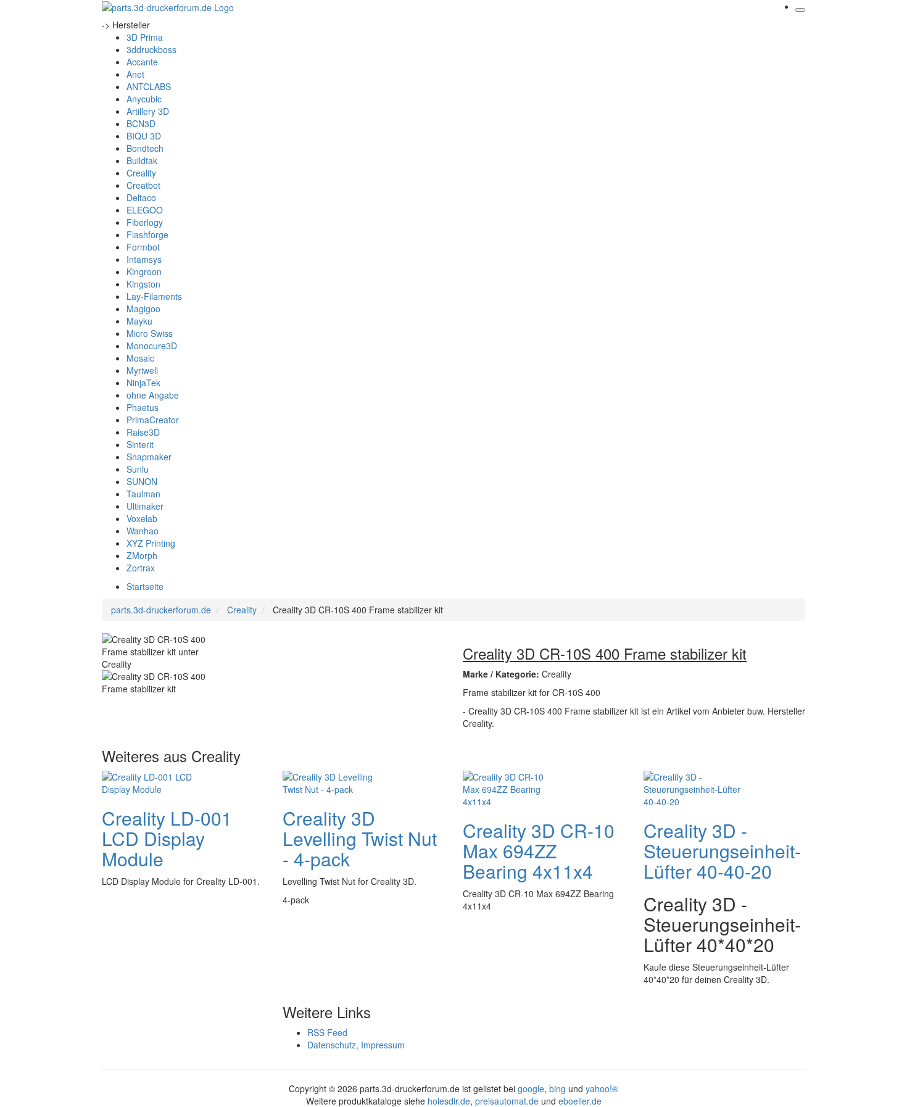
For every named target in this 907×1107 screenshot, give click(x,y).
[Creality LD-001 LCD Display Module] (151, 781)
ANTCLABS (148, 86)
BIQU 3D (143, 136)
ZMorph (141, 555)
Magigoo (143, 308)
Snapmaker (149, 456)
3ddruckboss (151, 49)
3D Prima (144, 37)
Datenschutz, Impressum (356, 1045)
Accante (142, 62)
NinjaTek (143, 382)
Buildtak (141, 160)
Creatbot (143, 185)
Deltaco (141, 197)
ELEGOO (144, 210)
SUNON (141, 481)
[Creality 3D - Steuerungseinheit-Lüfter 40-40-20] (693, 787)
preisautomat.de (507, 1101)
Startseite (145, 586)
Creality (141, 173)
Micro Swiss (149, 333)
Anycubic (144, 99)
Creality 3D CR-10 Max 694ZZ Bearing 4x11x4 (539, 850)
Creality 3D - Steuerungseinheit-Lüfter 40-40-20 (722, 850)
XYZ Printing (150, 543)
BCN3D (140, 123)
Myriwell (142, 370)
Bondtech (145, 148)
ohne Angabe (152, 395)
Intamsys (144, 259)
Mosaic (140, 358)
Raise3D (143, 432)
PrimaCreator (152, 419)
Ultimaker (145, 506)
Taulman (143, 493)
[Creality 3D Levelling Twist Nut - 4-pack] (332, 781)
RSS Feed (327, 1032)
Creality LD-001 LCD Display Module (167, 838)
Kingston (143, 284)
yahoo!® (602, 1088)
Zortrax (140, 568)
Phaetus (142, 407)
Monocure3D (151, 345)
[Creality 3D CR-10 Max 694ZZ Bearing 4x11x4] (512, 787)
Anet (135, 74)
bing (557, 1088)
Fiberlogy (144, 222)
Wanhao (142, 530)
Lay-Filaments (154, 296)
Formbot (143, 247)
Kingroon (144, 271)
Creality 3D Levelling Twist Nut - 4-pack (360, 838)
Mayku (139, 321)
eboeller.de (580, 1101)
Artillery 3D (147, 111)
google (531, 1088)
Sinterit (140, 444)
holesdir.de (449, 1101)
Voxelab (141, 518)
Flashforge (147, 234)
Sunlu (137, 469)
